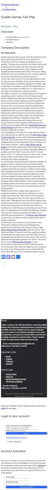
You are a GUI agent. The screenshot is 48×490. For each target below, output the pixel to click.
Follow (15, 26)
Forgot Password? (13, 437)
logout (3, 408)
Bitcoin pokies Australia (22, 242)
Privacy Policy (11, 374)
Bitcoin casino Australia (37, 215)
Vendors (9, 364)
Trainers (9, 359)
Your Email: (10, 477)
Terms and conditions (14, 382)
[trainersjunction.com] (10, 5)
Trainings (9, 361)
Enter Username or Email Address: (19, 426)
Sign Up (24, 437)
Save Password (15, 442)
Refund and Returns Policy (16, 379)
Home (8, 357)
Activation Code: (12, 482)
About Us (9, 377)
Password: (10, 431)
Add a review (6, 26)
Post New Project (9, 9)
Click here (41, 466)
